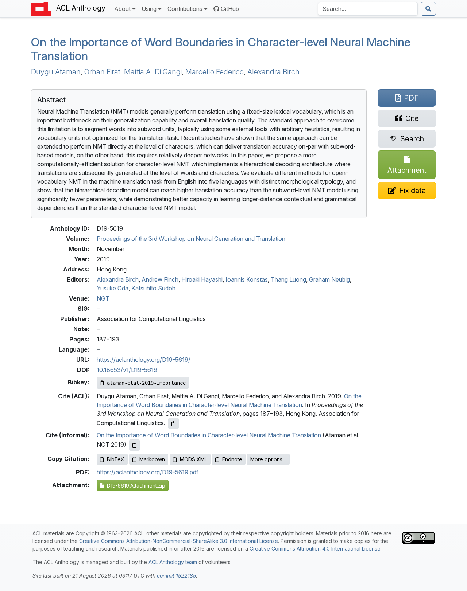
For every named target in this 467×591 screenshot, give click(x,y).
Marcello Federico (214, 71)
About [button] (122, 8)
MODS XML (193, 459)
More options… (268, 459)
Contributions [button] (184, 8)
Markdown (152, 459)
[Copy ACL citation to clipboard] (173, 423)
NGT (103, 298)
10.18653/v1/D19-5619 (127, 369)
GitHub (230, 8)
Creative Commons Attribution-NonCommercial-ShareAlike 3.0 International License (178, 541)
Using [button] (149, 8)
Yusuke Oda (112, 288)
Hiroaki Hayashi (202, 279)
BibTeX (115, 459)
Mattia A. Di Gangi (153, 71)
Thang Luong (288, 279)
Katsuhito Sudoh (153, 288)
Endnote (232, 459)
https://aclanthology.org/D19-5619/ (143, 359)
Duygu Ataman (56, 71)
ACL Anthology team (172, 562)
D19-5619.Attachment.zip (134, 485)
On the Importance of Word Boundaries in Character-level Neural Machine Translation (220, 49)
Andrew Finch (160, 279)
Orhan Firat (102, 71)
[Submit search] (428, 9)
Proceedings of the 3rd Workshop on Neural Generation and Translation (191, 238)
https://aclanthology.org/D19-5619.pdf (147, 472)
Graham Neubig (329, 279)
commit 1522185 (176, 575)
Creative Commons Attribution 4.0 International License (315, 548)
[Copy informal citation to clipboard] (134, 445)
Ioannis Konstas (246, 279)
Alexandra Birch (273, 71)
